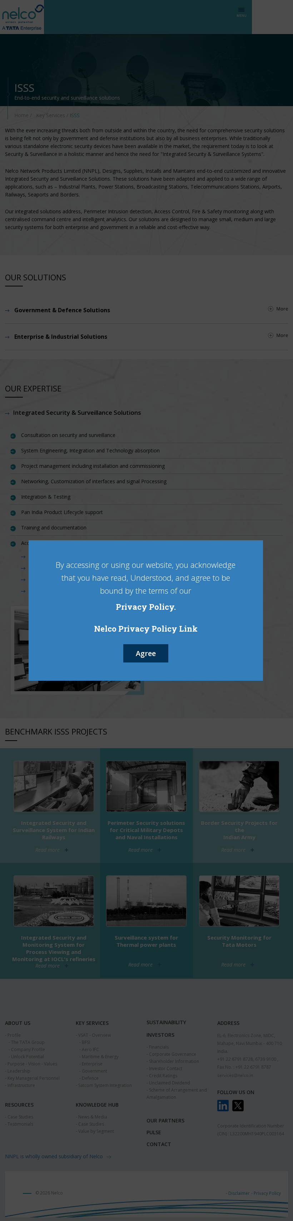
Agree (146, 653)
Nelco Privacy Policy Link (146, 628)
